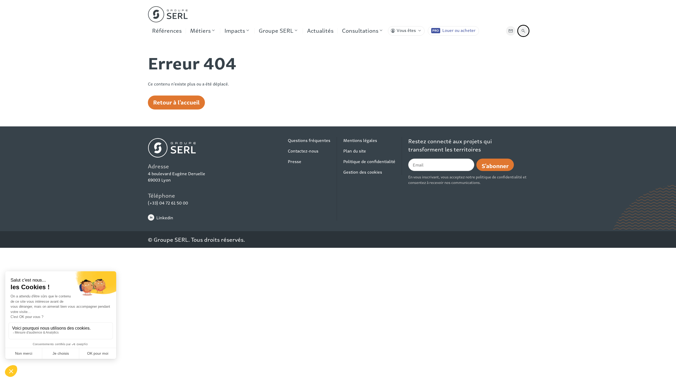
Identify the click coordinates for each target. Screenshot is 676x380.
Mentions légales (360, 140)
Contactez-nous (303, 151)
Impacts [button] (234, 30)
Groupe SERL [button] (276, 30)
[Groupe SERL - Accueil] (168, 14)
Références (167, 30)
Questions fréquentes (309, 140)
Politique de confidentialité (369, 161)
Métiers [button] (200, 30)
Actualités (320, 30)
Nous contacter (510, 31)
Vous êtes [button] (406, 30)
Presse (294, 161)
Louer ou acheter (459, 30)
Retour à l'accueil (176, 102)
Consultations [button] (360, 30)
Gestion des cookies (362, 172)
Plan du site (354, 151)
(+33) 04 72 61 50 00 (168, 203)
